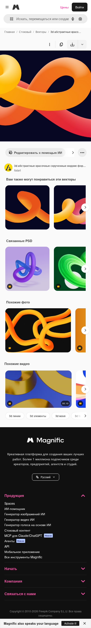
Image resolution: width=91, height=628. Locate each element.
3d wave (60, 416)
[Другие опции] (49, 44)
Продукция (14, 495)
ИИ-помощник (14, 508)
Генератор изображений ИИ (24, 514)
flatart (17, 170)
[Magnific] (45, 441)
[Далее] (73, 152)
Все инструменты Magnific (23, 557)
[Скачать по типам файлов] (82, 44)
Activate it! (70, 623)
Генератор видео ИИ (19, 519)
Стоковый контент (17, 530)
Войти (79, 7)
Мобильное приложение (22, 551)
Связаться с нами (20, 593)
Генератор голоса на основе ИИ (27, 525)
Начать (10, 568)
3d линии (15, 416)
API (6, 546)
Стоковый (25, 32)
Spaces (9, 503)
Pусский (46, 477)
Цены (64, 7)
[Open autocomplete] (10, 19)
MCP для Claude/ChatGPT (28, 535)
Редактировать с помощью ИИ (38, 152)
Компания (13, 581)
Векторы (41, 32)
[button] (45, 477)
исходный (29, 59)
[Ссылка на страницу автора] (8, 168)
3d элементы (38, 416)
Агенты (14, 541)
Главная (9, 32)
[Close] (84, 623)
